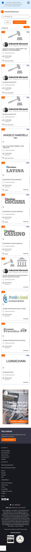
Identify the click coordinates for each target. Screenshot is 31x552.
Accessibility (4, 489)
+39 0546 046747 (22, 510)
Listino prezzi (4, 485)
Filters (26, 27)
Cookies (3, 493)
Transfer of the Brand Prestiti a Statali (14, 308)
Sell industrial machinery (7, 465)
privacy (3, 487)
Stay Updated (8, 440)
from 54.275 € (9, 158)
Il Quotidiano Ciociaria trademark (12, 211)
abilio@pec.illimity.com (22, 512)
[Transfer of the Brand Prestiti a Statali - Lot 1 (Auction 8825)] (15, 299)
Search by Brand (5, 453)
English (18, 505)
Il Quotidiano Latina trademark (11, 179)
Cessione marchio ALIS (9, 82)
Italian (13, 505)
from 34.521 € (9, 125)
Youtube (8, 499)
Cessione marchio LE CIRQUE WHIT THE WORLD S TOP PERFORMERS (14, 49)
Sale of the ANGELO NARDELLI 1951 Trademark (13, 146)
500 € (6, 190)
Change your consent (6, 491)
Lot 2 (3, 65)
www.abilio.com (10, 512)
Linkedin (5, 499)
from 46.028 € (9, 93)
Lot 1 (3, 32)
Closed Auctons (5, 457)
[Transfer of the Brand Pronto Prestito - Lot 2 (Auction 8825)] (15, 330)
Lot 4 (3, 355)
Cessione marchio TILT (9, 114)
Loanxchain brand (7, 372)
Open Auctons (4, 455)
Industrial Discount (10, 11)
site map (3, 473)
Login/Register (19, 22)
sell (7, 22)
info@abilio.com (9, 510)
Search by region (5, 451)
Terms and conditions (6, 483)
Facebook (2, 499)
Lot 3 (3, 97)
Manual (3, 471)
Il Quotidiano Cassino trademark (12, 243)
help (2, 477)
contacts (3, 475)
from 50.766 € (9, 61)
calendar (3, 459)
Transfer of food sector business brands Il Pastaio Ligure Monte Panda (15, 276)
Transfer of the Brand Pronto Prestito (13, 340)
